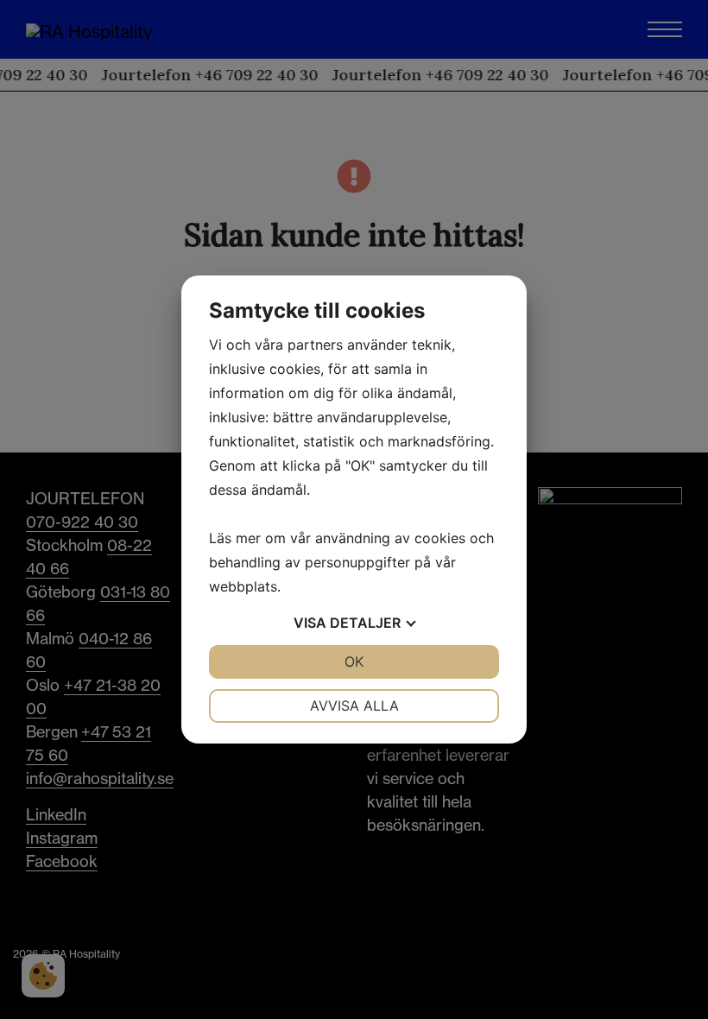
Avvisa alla (354, 705)
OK (354, 661)
